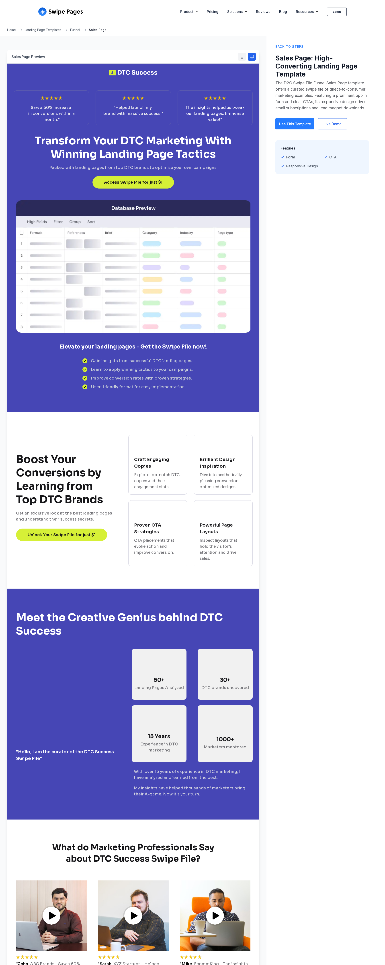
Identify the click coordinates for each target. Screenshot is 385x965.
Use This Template (295, 124)
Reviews (263, 11)
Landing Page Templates (43, 30)
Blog (283, 11)
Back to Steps (289, 46)
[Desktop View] (252, 57)
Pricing (212, 11)
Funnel (75, 30)
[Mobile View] (242, 57)
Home (11, 30)
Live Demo (333, 124)
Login (337, 11)
